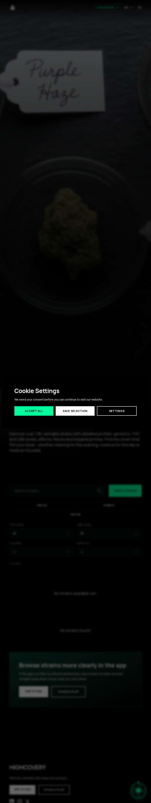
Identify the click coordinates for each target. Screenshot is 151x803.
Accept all (34, 411)
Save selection (75, 411)
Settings (117, 411)
